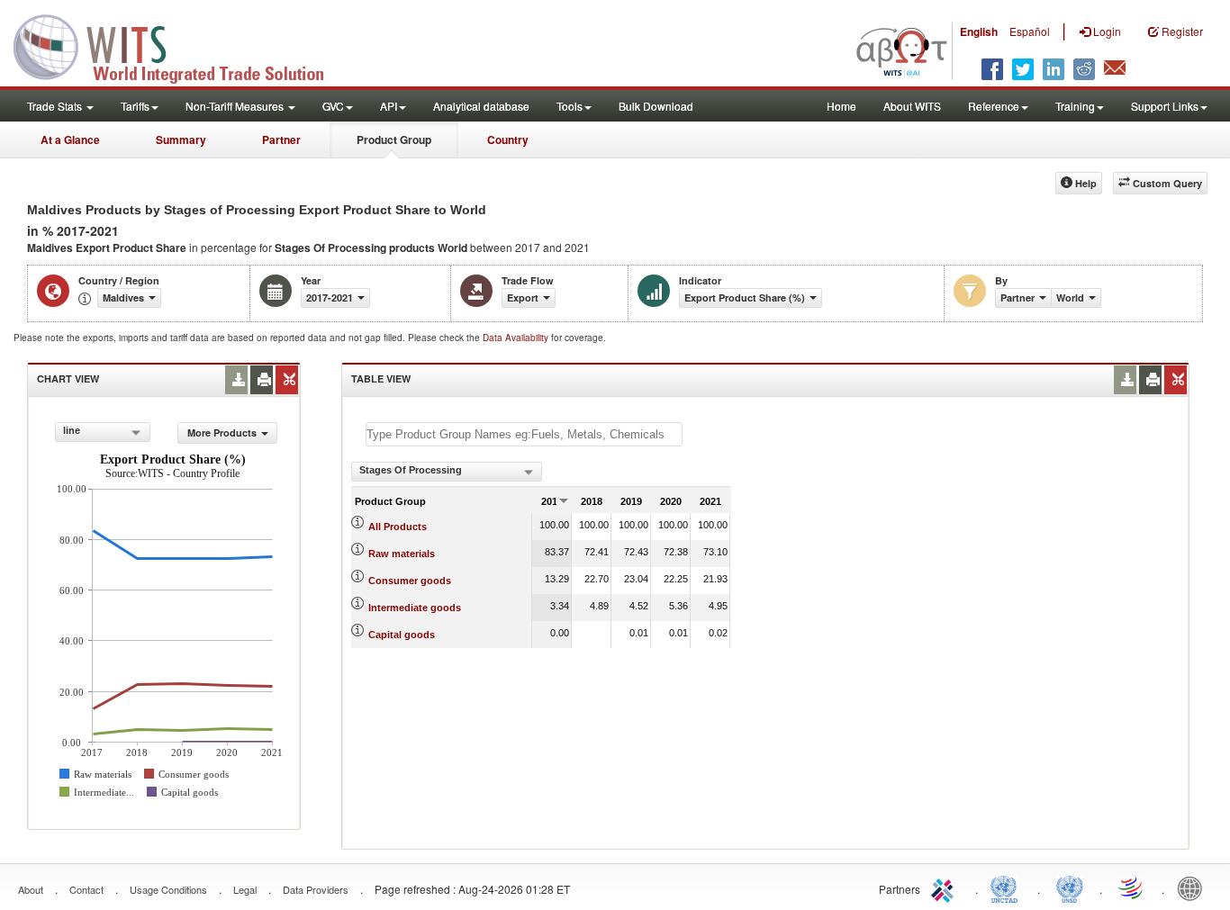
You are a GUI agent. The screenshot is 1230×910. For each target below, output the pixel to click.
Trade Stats (56, 105)
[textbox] (524, 434)
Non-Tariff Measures (235, 105)
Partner (281, 139)
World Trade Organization (1132, 887)
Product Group (394, 139)
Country (508, 139)
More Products (222, 432)
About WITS (912, 105)
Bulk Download (656, 105)
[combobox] (102, 432)
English (979, 31)
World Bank (1194, 887)
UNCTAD (1008, 887)
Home (841, 105)
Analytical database (481, 105)
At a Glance (70, 139)
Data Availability (517, 337)
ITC (945, 887)
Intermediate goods (414, 607)
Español (1029, 31)
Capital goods (401, 634)
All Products (397, 526)
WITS (180, 45)
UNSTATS (1070, 887)
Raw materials (401, 553)
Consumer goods (409, 580)
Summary (181, 139)
